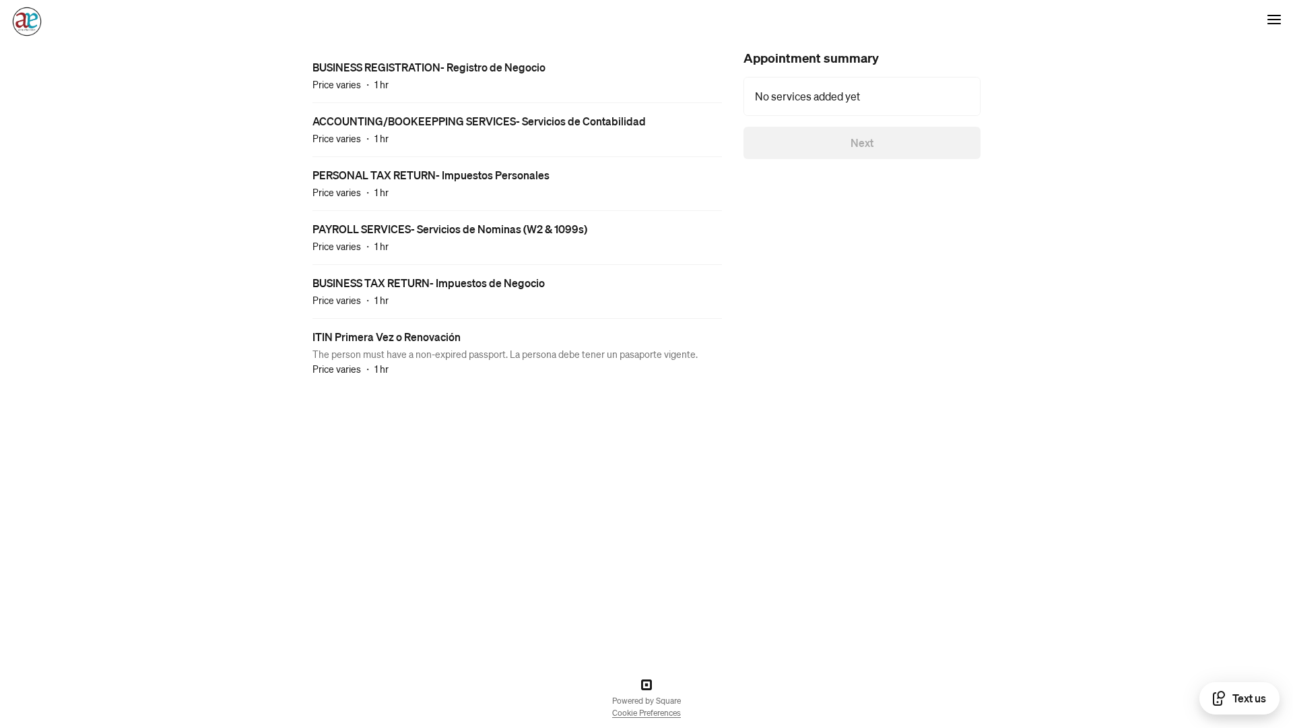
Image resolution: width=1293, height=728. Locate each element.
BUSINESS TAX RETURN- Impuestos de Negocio (428, 283)
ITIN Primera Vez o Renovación (386, 337)
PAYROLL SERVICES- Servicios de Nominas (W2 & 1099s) (449, 229)
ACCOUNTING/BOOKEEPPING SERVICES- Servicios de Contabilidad (479, 121)
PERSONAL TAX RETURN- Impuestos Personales (431, 175)
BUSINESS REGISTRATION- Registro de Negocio (428, 67)
